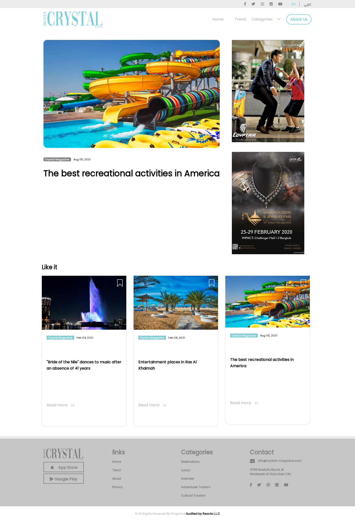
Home (218, 19)
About (116, 478)
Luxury (185, 470)
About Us (298, 19)
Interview (187, 478)
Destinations (190, 462)
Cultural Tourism (193, 495)
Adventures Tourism (196, 487)
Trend (240, 19)
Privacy (117, 487)
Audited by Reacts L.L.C (203, 514)
